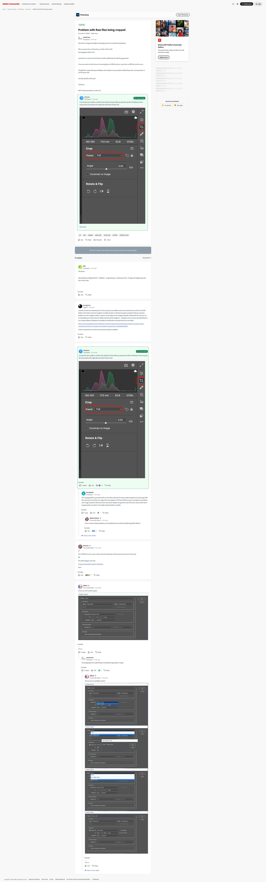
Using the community (34, 879)
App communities (12, 9)
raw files (115, 235)
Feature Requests (57, 4)
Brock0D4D (89, 492)
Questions (28, 9)
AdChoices (96, 879)
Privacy (51, 879)
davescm (86, 545)
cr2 (80, 235)
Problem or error (124, 235)
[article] (113, 280)
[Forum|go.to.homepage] (11, 4)
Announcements (44, 4)
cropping (90, 235)
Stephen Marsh (94, 518)
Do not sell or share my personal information (78, 879)
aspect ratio (98, 235)
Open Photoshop (183, 15)
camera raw (107, 235)
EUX (84, 266)
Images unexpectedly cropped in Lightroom (90, 564)
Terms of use (44, 879)
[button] (246, 4)
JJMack (85, 585)
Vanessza (87, 97)
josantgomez (87, 305)
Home (4, 9)
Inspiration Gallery (69, 4)
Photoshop (21, 9)
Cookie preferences (60, 879)
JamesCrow (86, 37)
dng (84, 235)
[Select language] (237, 4)
